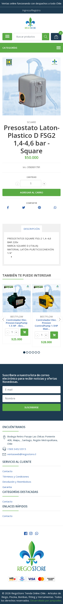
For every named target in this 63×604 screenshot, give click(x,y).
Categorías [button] (9, 47)
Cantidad (32, 177)
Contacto (7, 471)
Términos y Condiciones (15, 476)
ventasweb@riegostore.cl (21, 454)
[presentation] (3, 319)
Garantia (7, 487)
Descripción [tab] (32, 228)
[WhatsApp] (36, 533)
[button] (24, 352)
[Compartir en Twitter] (23, 207)
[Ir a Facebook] (25, 533)
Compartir (31, 203)
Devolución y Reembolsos (16, 481)
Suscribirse (31, 407)
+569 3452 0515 (16, 449)
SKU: (25, 167)
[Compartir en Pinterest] (39, 207)
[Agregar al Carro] (24, 332)
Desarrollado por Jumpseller (45, 600)
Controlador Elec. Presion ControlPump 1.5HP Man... (46, 324)
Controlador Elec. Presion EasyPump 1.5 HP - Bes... (16, 322)
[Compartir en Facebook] (8, 207)
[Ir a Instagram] (30, 533)
